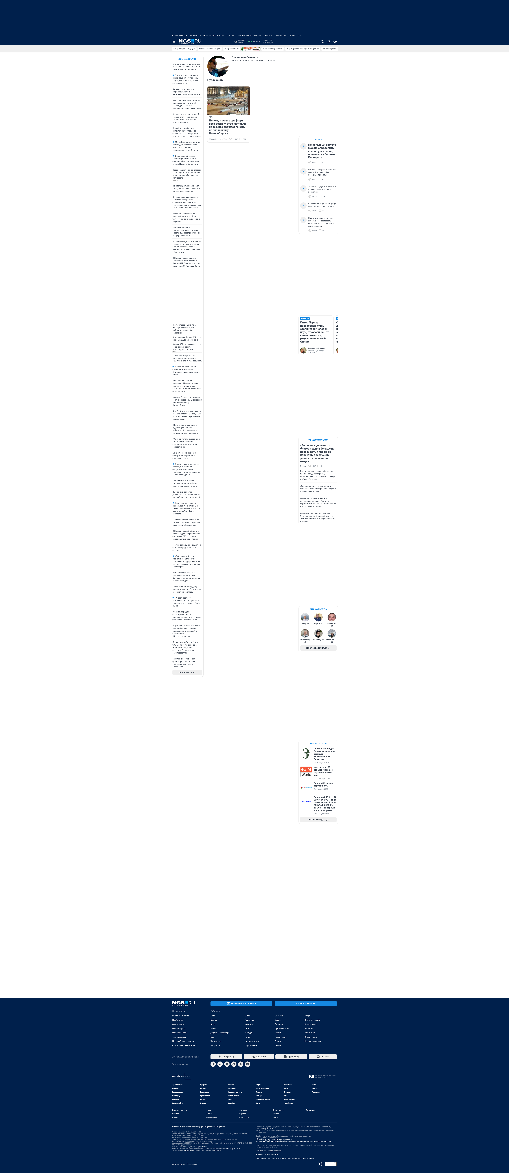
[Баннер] (251, 49)
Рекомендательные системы (267, 1155)
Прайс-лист (177, 1020)
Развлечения (281, 1037)
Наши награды (179, 1028)
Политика (279, 1024)
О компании (178, 1024)
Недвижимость (179, 35)
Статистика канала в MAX (184, 1045)
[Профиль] (335, 41)
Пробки (254, 41)
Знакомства (209, 35)
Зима (247, 1016)
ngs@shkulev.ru (201, 1147)
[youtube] (247, 1064)
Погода (221, 35)
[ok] (227, 1064)
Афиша (257, 35)
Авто (212, 1016)
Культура (249, 1024)
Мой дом (249, 1033)
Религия (278, 1041)
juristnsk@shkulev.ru (232, 1149)
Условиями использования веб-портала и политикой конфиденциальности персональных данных (293, 1142)
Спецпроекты (310, 1037)
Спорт (307, 1016)
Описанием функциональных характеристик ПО (274, 1140)
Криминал (249, 1020)
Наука (247, 1037)
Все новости (187, 58)
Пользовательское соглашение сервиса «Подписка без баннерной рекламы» (285, 1158)
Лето (247, 1028)
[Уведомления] (329, 41)
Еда (212, 1037)
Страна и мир (310, 1024)
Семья (278, 1045)
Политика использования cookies (269, 1151)
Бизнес (213, 1020)
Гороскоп (268, 35)
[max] (233, 1064)
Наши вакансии (179, 1033)
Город (213, 1028)
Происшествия (282, 1028)
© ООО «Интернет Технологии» (184, 1164)
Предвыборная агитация (184, 1041)
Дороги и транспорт (219, 1033)
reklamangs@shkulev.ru (264, 1129)
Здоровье (215, 1045)
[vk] (220, 1064)
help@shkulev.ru (190, 1150)
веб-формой (216, 1150)
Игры (292, 35)
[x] (240, 1064)
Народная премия (312, 1041)
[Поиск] (322, 41)
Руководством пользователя (267, 1138)
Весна (213, 1024)
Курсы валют (281, 35)
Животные (215, 1041)
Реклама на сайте (180, 1016)
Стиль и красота (312, 1020)
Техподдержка (179, 1037)
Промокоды (195, 35)
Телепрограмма (244, 35)
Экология (308, 1028)
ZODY (299, 35)
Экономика (309, 1033)
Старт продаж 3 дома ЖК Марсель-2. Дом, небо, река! (185, 338)
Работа (278, 1033)
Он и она (279, 1016)
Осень (277, 1020)
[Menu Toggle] (174, 41)
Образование (251, 1045)
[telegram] (213, 1064)
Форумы (230, 35)
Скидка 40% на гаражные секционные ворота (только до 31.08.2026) (184, 347)
